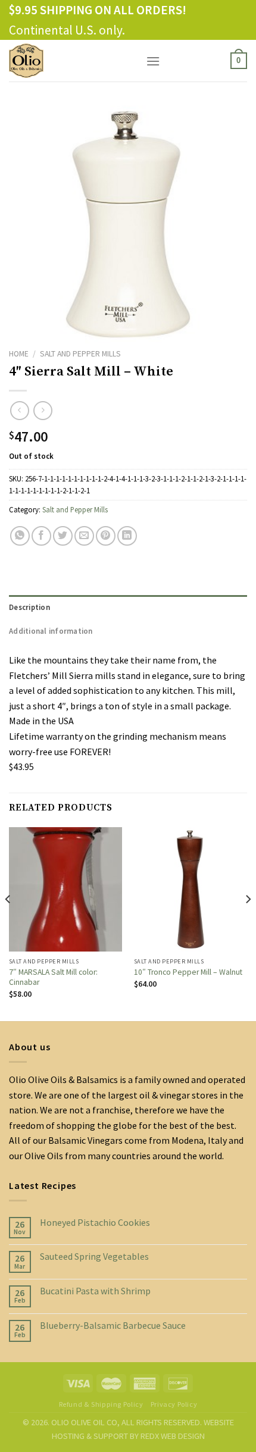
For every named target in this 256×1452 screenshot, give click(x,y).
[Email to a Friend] (84, 536)
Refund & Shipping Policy (101, 1404)
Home (19, 354)
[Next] (248, 923)
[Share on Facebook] (41, 536)
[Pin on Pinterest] (105, 536)
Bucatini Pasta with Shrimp (95, 1291)
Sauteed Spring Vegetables (94, 1256)
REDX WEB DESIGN (173, 1436)
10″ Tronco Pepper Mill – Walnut (188, 972)
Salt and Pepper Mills (80, 354)
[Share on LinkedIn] (127, 536)
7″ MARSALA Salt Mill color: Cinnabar (53, 977)
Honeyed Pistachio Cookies (95, 1222)
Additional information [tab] (51, 631)
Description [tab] (29, 607)
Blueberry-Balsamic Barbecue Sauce (113, 1325)
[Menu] (153, 61)
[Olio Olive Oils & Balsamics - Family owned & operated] (68, 61)
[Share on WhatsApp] (20, 536)
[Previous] (8, 923)
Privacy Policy (174, 1404)
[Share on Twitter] (63, 536)
